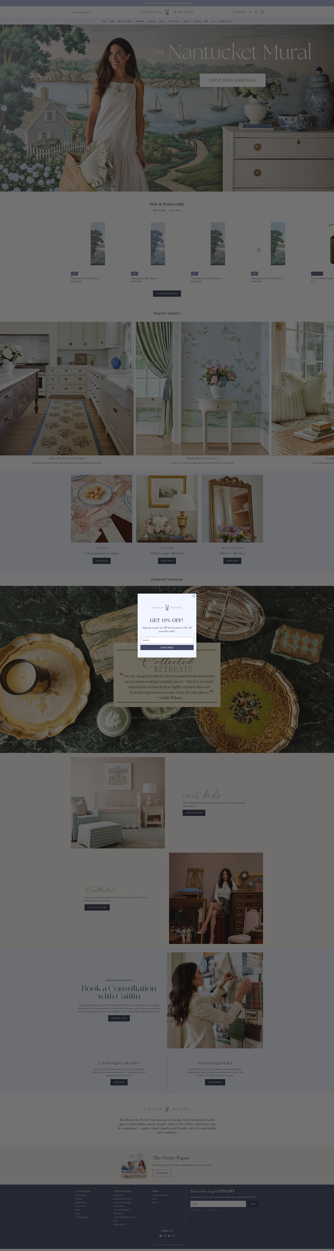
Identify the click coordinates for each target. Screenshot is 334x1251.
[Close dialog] (194, 596)
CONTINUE (167, 647)
